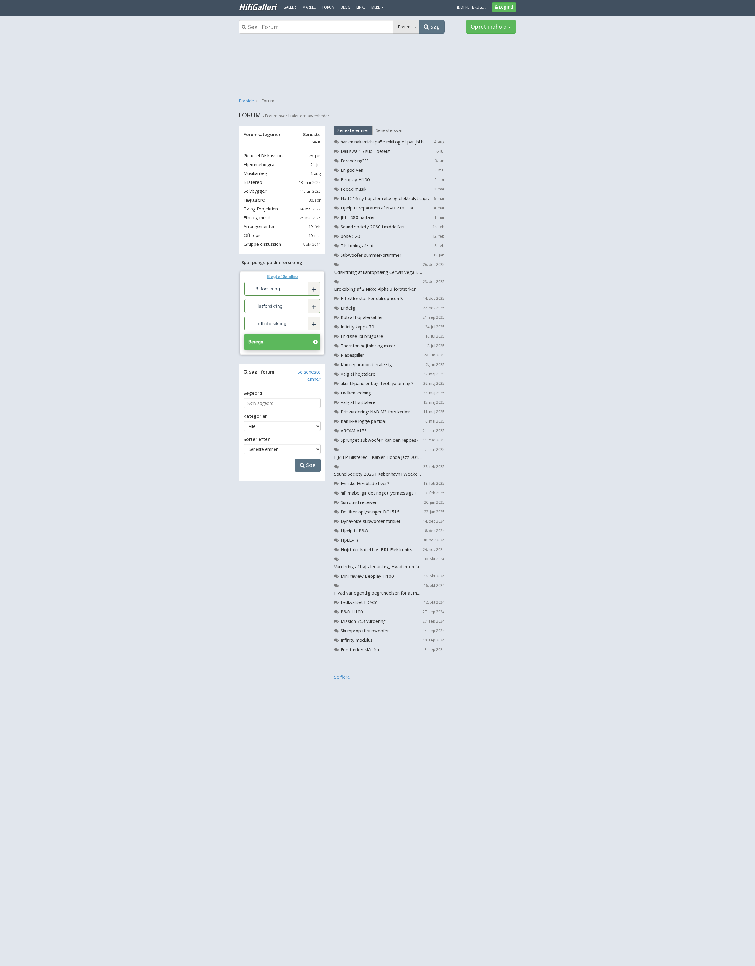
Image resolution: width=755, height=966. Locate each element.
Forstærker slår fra (360, 649)
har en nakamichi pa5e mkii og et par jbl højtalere (385, 142)
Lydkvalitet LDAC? (359, 602)
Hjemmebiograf (260, 164)
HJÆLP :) (349, 540)
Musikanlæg (255, 173)
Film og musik (257, 217)
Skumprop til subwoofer (365, 630)
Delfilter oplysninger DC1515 (370, 512)
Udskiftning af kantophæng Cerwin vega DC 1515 (378, 272)
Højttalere (254, 200)
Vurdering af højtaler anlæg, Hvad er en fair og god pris (378, 566)
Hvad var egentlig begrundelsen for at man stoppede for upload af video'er (378, 593)
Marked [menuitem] (309, 7)
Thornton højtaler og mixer (368, 345)
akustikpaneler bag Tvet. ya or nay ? (377, 383)
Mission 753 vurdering (363, 621)
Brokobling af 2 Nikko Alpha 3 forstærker (375, 289)
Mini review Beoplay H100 (367, 576)
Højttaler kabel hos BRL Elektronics (376, 549)
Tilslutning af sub (358, 245)
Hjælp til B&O (354, 530)
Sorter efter (257, 439)
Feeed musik (353, 189)
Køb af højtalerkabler (362, 317)
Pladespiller (352, 355)
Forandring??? (355, 160)
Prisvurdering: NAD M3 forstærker (375, 412)
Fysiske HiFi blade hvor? (365, 483)
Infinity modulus (357, 640)
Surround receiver (359, 502)
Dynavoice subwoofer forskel (370, 521)
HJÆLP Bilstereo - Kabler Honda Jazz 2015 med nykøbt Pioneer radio (378, 457)
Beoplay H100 (355, 179)
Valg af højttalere (358, 374)
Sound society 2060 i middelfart (373, 227)
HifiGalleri (257, 6)
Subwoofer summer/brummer (371, 255)
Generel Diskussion (263, 155)
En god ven (352, 170)
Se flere (342, 677)
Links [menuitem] (360, 7)
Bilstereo (253, 182)
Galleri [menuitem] (290, 7)
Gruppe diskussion (262, 244)
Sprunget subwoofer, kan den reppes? (379, 440)
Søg (310, 465)
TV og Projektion (261, 209)
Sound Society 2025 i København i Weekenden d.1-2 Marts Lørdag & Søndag (378, 474)
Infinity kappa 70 (357, 327)
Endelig (348, 308)
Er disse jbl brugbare (362, 336)
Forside (246, 101)
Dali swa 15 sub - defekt (365, 151)
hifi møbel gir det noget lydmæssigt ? (378, 493)
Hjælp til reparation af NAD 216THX (377, 208)
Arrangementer (259, 226)
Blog (345, 7)
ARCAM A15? (354, 430)
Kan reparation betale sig (366, 364)
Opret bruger (472, 7)
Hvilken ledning (356, 393)
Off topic (252, 235)
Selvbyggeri (255, 191)
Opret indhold (489, 26)
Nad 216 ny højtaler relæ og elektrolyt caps (385, 198)
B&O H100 (352, 612)
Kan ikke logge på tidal (363, 421)
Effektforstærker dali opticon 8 (372, 298)
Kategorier (255, 416)
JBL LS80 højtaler (358, 217)
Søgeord (253, 393)
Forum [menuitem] (328, 7)
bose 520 (350, 236)
